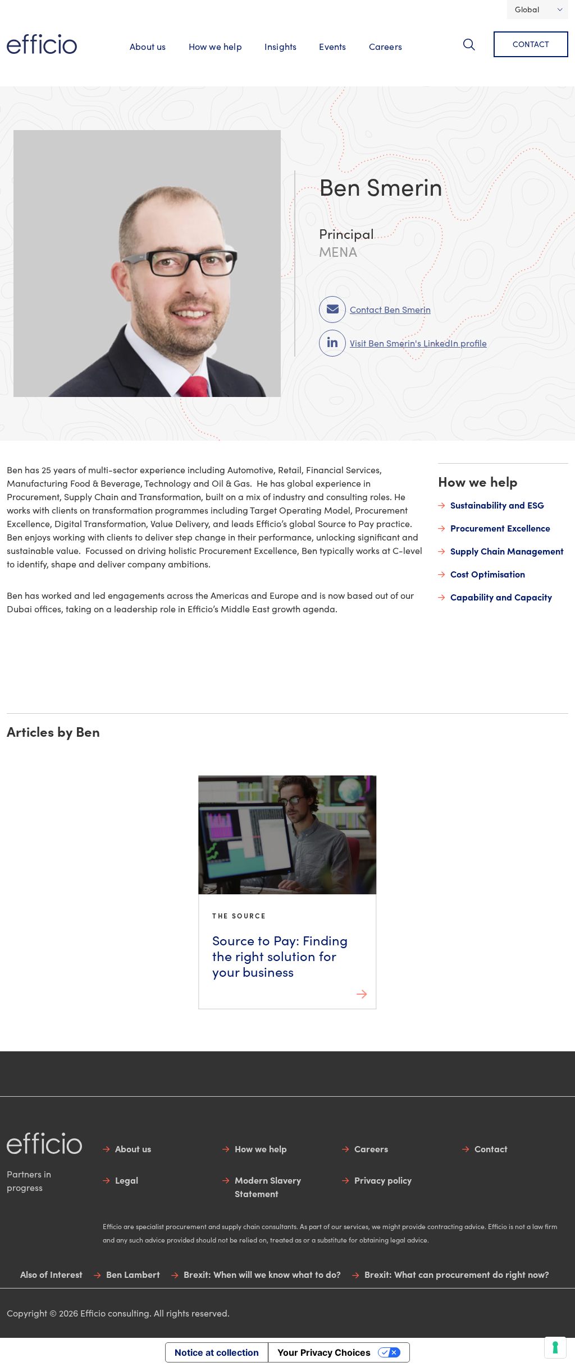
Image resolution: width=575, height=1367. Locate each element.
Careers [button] (385, 46)
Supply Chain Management (507, 550)
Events (332, 46)
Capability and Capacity (501, 596)
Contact (531, 44)
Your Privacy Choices (324, 1352)
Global (527, 9)
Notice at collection (217, 1352)
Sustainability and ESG (497, 504)
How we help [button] (215, 46)
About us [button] (148, 46)
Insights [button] (280, 46)
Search (476, 51)
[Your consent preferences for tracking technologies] (555, 1347)
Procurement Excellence (500, 527)
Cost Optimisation (487, 573)
